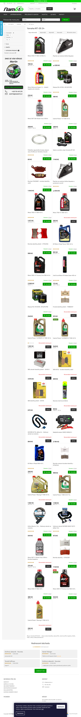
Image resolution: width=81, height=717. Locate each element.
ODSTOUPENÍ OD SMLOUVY (10, 688)
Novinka (9, 37)
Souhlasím (61, 706)
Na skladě (10, 32)
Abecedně (59, 32)
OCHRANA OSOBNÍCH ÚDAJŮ (11, 692)
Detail (73, 64)
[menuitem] (5, 14)
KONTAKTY (32, 3)
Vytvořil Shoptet (73, 713)
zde (42, 709)
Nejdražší (51, 32)
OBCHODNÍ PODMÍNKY (9, 686)
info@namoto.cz (48, 682)
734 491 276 (47, 684)
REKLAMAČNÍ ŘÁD (8, 690)
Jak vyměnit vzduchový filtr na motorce (51, 699)
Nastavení (20, 713)
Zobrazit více (40, 671)
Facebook (46, 687)
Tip (8, 39)
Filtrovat (65, 19)
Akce (8, 35)
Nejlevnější (43, 32)
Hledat (49, 8)
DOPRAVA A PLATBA (43, 3)
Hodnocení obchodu (40, 643)
